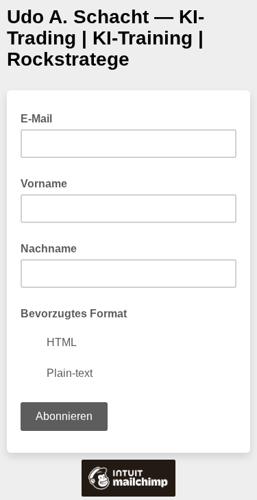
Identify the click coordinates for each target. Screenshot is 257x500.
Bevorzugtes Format (74, 313)
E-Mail (40, 117)
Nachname (49, 248)
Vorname (44, 183)
